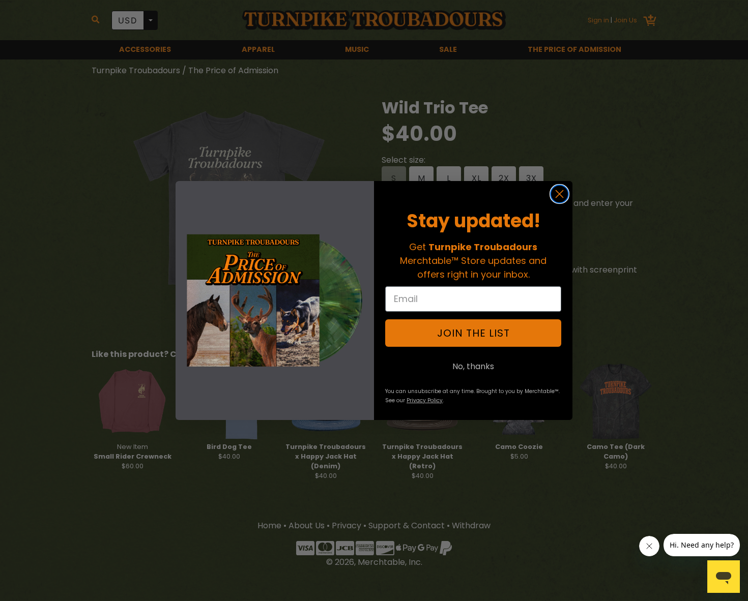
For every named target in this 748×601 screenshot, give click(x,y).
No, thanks (473, 366)
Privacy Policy (425, 400)
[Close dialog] (559, 194)
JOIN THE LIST (473, 333)
